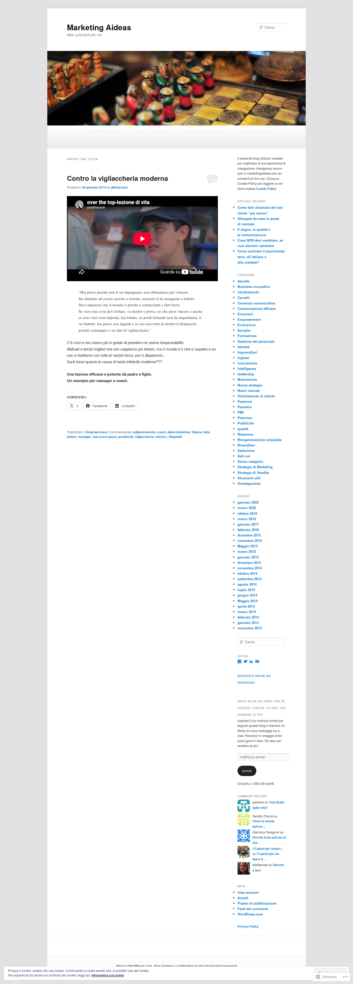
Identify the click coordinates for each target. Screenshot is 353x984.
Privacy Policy (248, 926)
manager (84, 436)
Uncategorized (248, 483)
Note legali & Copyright (255, 131)
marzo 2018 (246, 518)
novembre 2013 (249, 627)
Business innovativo (253, 286)
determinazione (179, 432)
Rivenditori (246, 445)
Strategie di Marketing (255, 466)
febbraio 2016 (248, 529)
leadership (245, 373)
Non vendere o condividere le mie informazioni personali (195, 966)
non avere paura (105, 436)
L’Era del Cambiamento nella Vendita (202, 131)
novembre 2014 (249, 567)
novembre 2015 (249, 540)
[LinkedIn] (251, 661)
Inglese (243, 357)
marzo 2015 (246, 551)
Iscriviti (247, 771)
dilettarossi (119, 187)
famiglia (243, 330)
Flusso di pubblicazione (256, 903)
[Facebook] (239, 661)
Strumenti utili (248, 477)
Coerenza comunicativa (256, 303)
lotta (206, 432)
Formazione (247, 335)
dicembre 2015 (249, 535)
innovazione (247, 363)
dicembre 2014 (249, 562)
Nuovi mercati (248, 390)
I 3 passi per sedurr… (268, 848)
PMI (240, 412)
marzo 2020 (246, 507)
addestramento (144, 432)
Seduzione (246, 450)
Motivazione (247, 379)
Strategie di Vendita (253, 472)
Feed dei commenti (252, 908)
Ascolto (243, 281)
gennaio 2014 (248, 622)
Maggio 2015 (247, 545)
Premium (244, 417)
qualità (242, 428)
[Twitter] (245, 661)
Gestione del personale (255, 341)
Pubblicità (245, 423)
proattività (125, 436)
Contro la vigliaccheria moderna (117, 178)
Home (72, 131)
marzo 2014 (246, 611)
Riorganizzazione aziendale (259, 439)
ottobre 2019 (247, 513)
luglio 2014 (246, 589)
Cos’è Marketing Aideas (103, 131)
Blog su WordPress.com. (134, 966)
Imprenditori (247, 352)
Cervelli (243, 297)
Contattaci (159, 131)
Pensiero (244, 406)
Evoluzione (246, 324)
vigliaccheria (144, 436)
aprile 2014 (246, 606)
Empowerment (97, 432)
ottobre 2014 (247, 573)
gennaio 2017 (248, 524)
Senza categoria (250, 461)
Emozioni (245, 313)
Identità (243, 346)
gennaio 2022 (248, 502)
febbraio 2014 (248, 617)
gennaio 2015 (248, 557)
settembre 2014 (249, 578)
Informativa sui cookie (107, 975)
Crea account (247, 892)
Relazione (245, 434)
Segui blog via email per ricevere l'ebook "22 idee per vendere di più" (261, 708)
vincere (160, 436)
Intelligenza (246, 368)
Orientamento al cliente (256, 395)
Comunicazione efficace (256, 308)
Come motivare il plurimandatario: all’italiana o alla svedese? (261, 256)
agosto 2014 (247, 584)
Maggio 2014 (247, 600)
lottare (71, 436)
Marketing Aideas (99, 27)
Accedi (242, 897)
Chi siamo (136, 131)
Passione (244, 401)
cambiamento (248, 291)
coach (161, 432)
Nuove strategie (249, 385)
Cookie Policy (78, 142)
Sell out (243, 455)
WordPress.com (250, 914)
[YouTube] (257, 661)
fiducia (197, 432)
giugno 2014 (247, 595)
